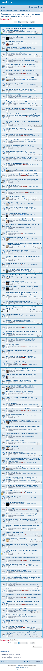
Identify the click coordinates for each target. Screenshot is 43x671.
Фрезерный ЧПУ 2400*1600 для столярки (19, 157)
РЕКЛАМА (24, 43)
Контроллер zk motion (13, 326)
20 (39, 154)
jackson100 (24, 164)
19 (36, 154)
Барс (22, 124)
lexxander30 (24, 116)
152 (41, 199)
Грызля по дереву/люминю (14, 452)
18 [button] (31, 22)
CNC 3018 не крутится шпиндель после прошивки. (22, 179)
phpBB (18, 665)
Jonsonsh (23, 296)
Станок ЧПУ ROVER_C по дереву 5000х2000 (19, 397)
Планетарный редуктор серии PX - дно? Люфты (21, 519)
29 (34, 98)
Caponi (22, 270)
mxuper (23, 462)
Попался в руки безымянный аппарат (18, 320)
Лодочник (23, 277)
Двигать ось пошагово (13, 232)
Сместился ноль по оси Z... (14, 496)
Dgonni (23, 327)
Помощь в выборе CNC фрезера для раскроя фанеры (23, 467)
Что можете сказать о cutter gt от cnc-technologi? (21, 514)
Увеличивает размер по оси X (15, 502)
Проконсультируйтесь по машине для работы (20, 339)
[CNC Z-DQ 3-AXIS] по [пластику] (16, 491)
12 (36, 125)
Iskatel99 (23, 604)
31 (39, 98)
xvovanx (23, 37)
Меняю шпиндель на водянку (15, 263)
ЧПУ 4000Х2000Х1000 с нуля (15, 626)
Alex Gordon (24, 135)
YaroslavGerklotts (25, 410)
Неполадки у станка (12, 446)
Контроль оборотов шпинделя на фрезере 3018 (21, 374)
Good (22, 233)
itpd (22, 129)
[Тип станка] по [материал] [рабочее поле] (19, 134)
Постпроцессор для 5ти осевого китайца (19, 564)
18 (34, 154)
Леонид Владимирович (27, 421)
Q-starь (23, 220)
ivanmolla (23, 497)
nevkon (23, 208)
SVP (22, 340)
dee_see (23, 492)
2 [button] (20, 22)
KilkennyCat (24, 534)
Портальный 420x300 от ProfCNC (16, 151)
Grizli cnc (23, 73)
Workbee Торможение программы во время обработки (23, 589)
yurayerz (23, 370)
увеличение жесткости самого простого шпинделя (22, 544)
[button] (15, 22)
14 (41, 125)
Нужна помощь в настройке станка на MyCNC (20, 78)
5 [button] (27, 22)
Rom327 (22, 48)
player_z (23, 515)
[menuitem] (3, 7)
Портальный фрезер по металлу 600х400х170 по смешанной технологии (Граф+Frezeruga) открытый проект (22, 294)
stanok (23, 393)
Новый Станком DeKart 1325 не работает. (19, 108)
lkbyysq (23, 90)
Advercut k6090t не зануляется (15, 128)
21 (41, 154)
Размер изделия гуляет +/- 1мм (16, 570)
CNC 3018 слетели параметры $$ (16, 213)
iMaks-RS (23, 170)
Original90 (23, 621)
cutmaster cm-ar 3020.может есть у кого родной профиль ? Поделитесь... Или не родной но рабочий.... (24, 114)
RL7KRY (23, 627)
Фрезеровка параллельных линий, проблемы (20, 64)
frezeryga (23, 79)
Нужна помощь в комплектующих (17, 620)
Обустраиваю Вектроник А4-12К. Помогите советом (22, 369)
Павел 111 (23, 109)
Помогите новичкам (12, 191)
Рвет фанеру (10, 508)
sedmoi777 (24, 509)
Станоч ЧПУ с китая (12, 202)
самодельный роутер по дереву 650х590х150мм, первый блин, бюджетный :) (21, 29)
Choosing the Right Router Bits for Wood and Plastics (22, 140)
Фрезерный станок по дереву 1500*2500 (18, 409)
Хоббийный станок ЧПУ (13, 95)
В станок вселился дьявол (14, 532)
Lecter (22, 436)
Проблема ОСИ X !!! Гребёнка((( (16, 615)
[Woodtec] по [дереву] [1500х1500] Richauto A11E (21, 89)
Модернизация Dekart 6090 (14, 41)
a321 (22, 578)
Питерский (24, 54)
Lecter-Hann (24, 192)
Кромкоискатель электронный (15, 237)
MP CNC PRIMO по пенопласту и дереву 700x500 (21, 485)
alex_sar (23, 520)
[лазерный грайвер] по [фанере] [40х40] (18, 47)
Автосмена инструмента (13, 472)
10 (41, 160)
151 (38, 199)
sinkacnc (23, 84)
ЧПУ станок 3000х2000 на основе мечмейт (19, 269)
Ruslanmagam (25, 590)
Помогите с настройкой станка (15, 53)
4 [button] (25, 22)
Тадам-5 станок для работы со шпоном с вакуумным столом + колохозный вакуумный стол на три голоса (23, 576)
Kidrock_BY (24, 565)
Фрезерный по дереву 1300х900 (16, 609)
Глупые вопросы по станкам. (15, 414)
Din (22, 203)
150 (35, 199)
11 (34, 125)
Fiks (22, 60)
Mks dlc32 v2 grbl (11, 403)
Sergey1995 (24, 66)
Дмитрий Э (24, 597)
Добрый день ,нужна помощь (15, 440)
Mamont (23, 387)
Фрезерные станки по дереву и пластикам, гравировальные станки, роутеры (20, 15)
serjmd (22, 321)
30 (36, 98)
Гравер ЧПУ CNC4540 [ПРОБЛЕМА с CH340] (19, 386)
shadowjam (24, 186)
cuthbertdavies (25, 560)
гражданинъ (24, 442)
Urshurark (23, 158)
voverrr (23, 539)
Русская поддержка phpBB (21, 667)
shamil (22, 227)
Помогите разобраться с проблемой (17, 59)
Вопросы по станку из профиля (16, 538)
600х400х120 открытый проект (15, 196)
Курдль (23, 309)
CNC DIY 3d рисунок (12, 344)
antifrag (23, 553)
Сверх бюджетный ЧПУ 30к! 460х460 (17, 250)
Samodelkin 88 (24, 468)
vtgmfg (22, 152)
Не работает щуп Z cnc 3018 (14, 83)
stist (22, 334)
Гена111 (23, 616)
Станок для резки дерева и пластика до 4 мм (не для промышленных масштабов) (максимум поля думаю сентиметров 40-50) (23, 459)
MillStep (23, 357)
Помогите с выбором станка (15, 281)
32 (41, 98)
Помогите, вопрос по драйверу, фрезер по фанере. (22, 286)
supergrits (24, 398)
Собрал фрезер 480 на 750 (14, 314)
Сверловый (24, 175)
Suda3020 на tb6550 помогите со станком (19, 145)
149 (33, 199)
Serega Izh (24, 264)
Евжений (23, 302)
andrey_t (23, 31)
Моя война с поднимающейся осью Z (18, 301)
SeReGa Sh (24, 584)
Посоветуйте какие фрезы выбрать (17, 163)
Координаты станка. (12, 185)
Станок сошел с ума (12, 169)
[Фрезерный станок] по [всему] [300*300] (19, 350)
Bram (22, 146)
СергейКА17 (24, 404)
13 (39, 125)
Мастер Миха (24, 634)
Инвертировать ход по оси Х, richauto (18, 420)
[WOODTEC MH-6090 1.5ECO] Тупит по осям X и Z (21, 380)
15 (41, 455)
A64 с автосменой (11, 583)
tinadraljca (24, 346)
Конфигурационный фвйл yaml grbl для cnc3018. (21, 174)
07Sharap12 (24, 364)
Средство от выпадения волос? (16, 36)
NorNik (23, 315)
